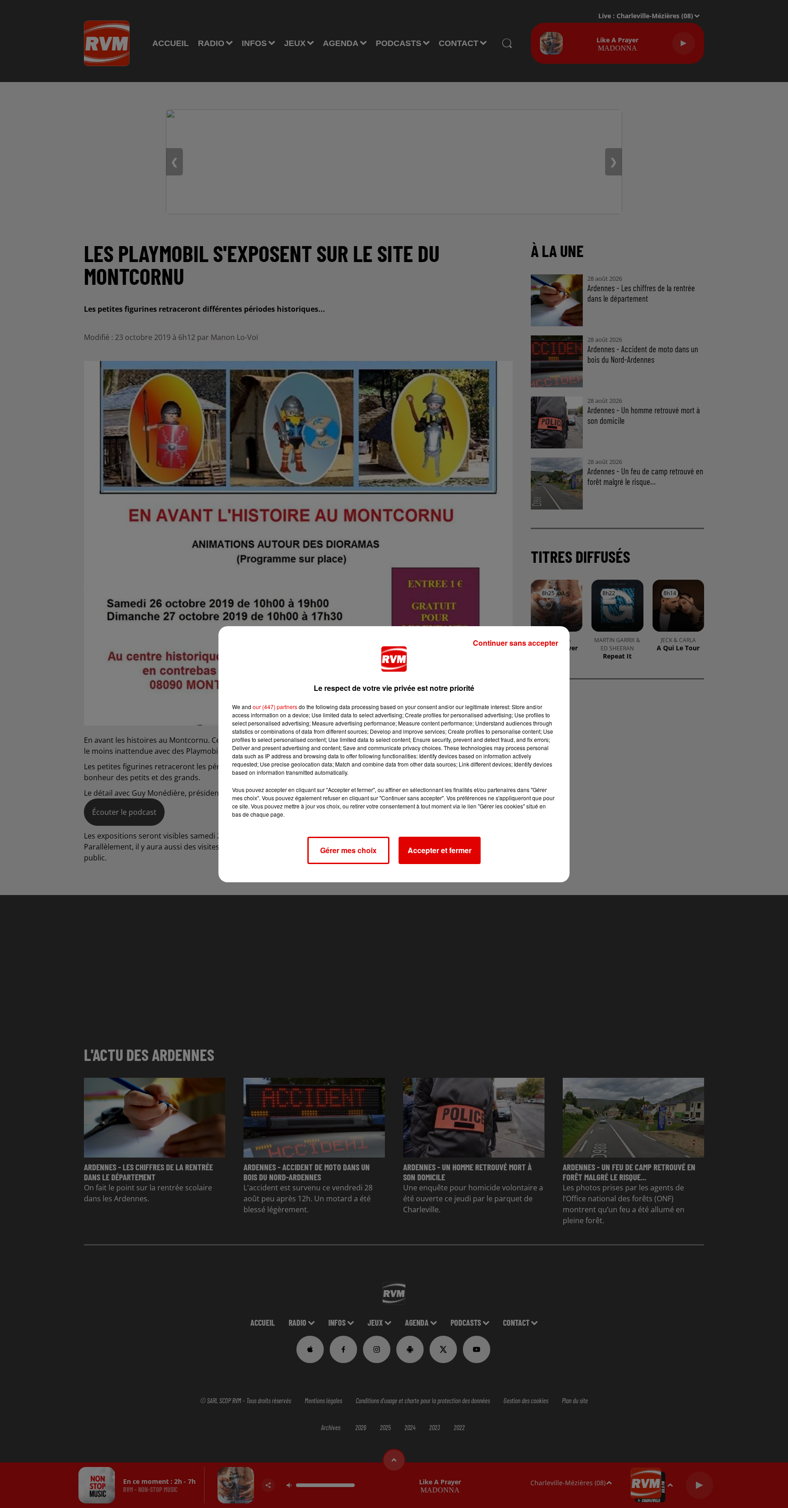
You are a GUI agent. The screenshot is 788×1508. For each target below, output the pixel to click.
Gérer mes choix (348, 850)
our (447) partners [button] (275, 706)
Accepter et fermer (440, 850)
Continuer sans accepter (515, 643)
